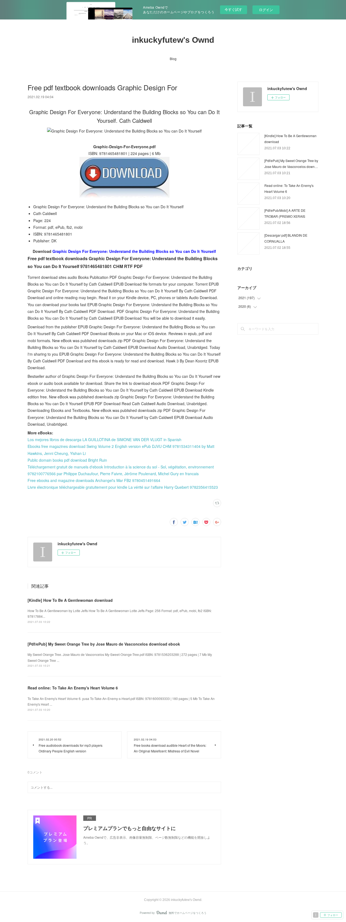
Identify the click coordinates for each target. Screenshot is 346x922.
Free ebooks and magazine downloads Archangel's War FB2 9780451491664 (94, 480)
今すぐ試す (233, 9)
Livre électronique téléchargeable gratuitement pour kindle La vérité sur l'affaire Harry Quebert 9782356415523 (123, 487)
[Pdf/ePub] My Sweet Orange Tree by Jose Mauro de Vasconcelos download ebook (104, 644)
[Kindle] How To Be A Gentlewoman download (70, 600)
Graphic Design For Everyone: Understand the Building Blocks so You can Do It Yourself (134, 251)
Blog (173, 58)
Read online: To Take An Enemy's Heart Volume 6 (73, 687)
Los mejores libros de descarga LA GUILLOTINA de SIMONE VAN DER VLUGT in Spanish (104, 439)
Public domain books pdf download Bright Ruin (67, 460)
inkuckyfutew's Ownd (173, 39)
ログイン (266, 9)
